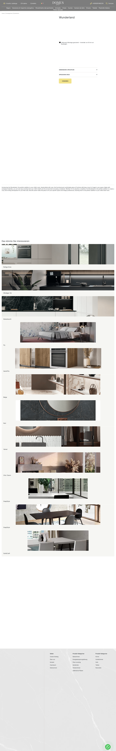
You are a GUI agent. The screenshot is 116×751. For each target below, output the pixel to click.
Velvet (5, 449)
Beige (5, 397)
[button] (78, 69)
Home (3, 13)
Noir (4, 423)
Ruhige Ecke (7, 267)
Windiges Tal (7, 293)
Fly (4, 345)
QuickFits (6, 371)
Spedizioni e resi (64, 74)
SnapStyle (6, 501)
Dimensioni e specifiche (66, 69)
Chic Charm (7, 475)
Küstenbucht (7, 319)
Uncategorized (8, 13)
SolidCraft (6, 553)
